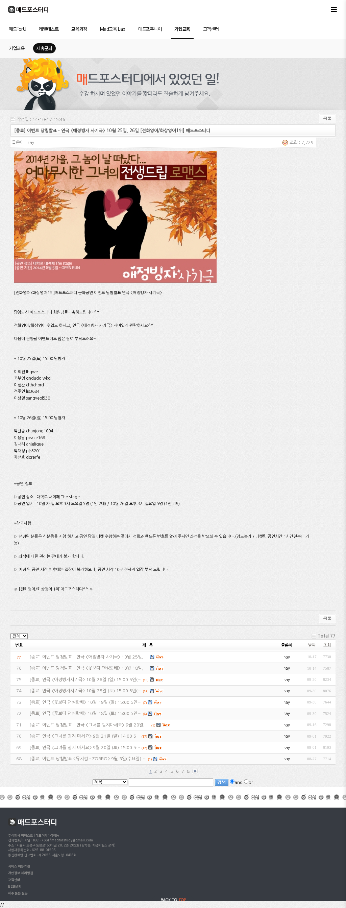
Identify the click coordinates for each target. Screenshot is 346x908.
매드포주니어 (150, 29)
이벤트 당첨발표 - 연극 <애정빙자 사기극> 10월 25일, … (95, 657)
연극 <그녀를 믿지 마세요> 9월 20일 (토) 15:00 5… (91, 747)
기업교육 (182, 29)
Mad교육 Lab (112, 29)
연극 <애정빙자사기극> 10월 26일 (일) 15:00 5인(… (92, 679)
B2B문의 (14, 886)
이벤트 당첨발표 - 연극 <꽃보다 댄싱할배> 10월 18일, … (95, 668)
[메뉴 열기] (334, 9)
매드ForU (17, 29)
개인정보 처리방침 (20, 873)
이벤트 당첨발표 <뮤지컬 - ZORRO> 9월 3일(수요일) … (94, 759)
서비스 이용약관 (19, 866)
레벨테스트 (48, 29)
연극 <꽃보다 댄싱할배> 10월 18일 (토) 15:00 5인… (92, 713)
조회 (327, 645)
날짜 (312, 645)
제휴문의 (44, 48)
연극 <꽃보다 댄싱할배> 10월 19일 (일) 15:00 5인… (92, 702)
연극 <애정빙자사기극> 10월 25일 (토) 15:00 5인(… (92, 691)
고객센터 (211, 29)
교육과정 (79, 29)
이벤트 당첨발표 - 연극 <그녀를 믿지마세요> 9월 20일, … (96, 725)
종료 (35, 657)
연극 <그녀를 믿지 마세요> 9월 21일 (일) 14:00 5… (91, 736)
